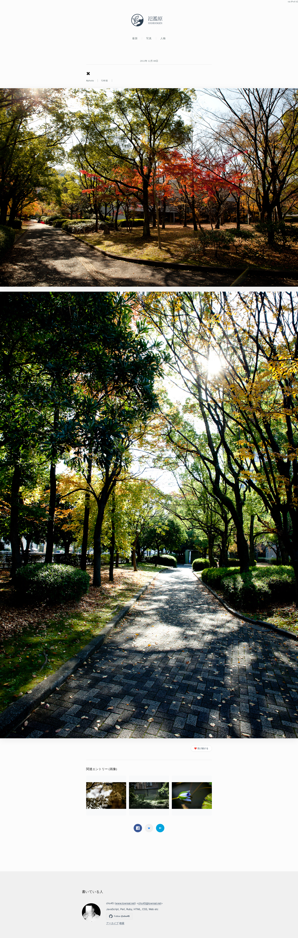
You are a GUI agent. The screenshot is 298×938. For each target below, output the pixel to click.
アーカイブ (112, 923)
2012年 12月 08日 (149, 61)
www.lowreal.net (125, 903)
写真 (149, 38)
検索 (121, 923)
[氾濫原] (149, 20)
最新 (135, 38)
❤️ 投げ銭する (201, 748)
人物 (163, 38)
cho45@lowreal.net (149, 903)
